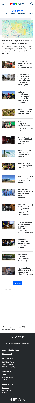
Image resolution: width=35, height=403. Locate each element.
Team (13, 329)
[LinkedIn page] (23, 336)
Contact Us (17, 327)
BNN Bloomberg (7, 377)
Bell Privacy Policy (8, 362)
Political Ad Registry (8, 367)
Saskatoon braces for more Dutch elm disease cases (25, 111)
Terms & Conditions (8, 364)
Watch (4, 13)
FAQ (23, 327)
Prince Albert (22, 13)
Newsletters (6, 329)
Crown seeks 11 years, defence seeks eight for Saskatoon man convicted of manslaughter (24, 80)
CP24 (4, 375)
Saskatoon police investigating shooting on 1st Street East (24, 153)
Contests (12, 13)
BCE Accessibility (7, 354)
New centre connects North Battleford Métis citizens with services (24, 243)
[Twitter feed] (11, 336)
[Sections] (3, 4)
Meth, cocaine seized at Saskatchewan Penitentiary (23, 258)
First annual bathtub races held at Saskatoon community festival (25, 64)
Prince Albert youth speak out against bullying (25, 166)
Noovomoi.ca (6, 390)
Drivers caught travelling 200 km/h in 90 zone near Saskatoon (25, 140)
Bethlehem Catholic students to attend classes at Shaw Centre (25, 179)
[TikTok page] (15, 336)
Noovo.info (5, 388)
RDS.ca (4, 392)
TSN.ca (4, 379)
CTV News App (7, 327)
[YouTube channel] (19, 336)
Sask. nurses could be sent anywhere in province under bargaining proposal (25, 193)
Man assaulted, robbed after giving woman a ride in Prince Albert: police (25, 271)
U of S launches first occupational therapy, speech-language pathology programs (25, 126)
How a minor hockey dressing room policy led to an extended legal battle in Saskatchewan (25, 210)
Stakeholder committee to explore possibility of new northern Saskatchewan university (25, 97)
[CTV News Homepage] (17, 4)
